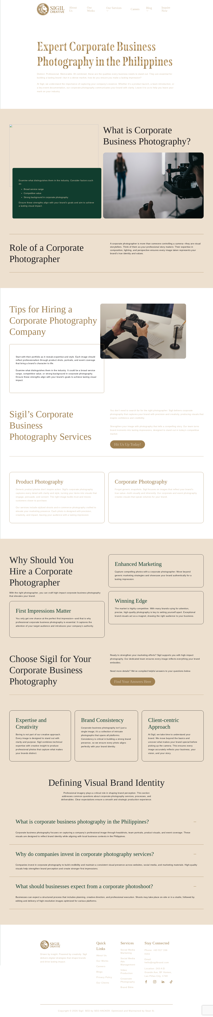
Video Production (127, 971)
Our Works (91, 9)
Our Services (113, 8)
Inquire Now (166, 9)
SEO (87, 1011)
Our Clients (102, 982)
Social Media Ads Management (128, 961)
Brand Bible (127, 987)
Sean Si (149, 1011)
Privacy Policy (104, 977)
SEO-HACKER (102, 1011)
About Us (73, 9)
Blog (149, 8)
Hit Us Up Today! (127, 444)
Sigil (81, 1011)
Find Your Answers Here (132, 682)
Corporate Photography (128, 980)
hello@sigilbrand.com (157, 962)
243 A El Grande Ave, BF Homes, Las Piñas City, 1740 (158, 972)
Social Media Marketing (128, 951)
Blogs (99, 972)
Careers (135, 9)
